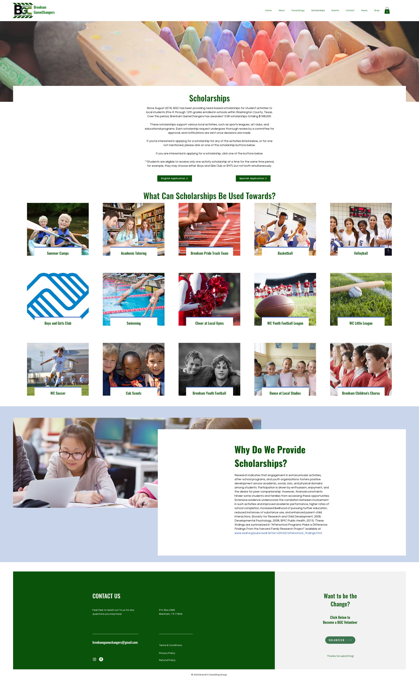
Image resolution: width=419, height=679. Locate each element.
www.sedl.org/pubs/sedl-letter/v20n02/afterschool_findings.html (278, 533)
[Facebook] (101, 659)
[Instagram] (94, 659)
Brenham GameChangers (44, 9)
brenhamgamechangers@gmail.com (115, 642)
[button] (387, 10)
